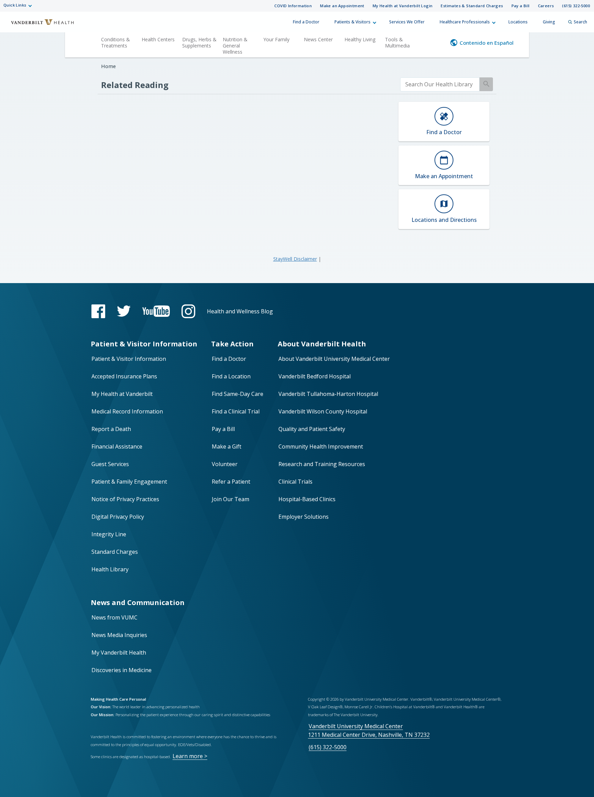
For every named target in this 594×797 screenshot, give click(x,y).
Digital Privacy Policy (117, 516)
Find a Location (231, 376)
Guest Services (110, 464)
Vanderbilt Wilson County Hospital (322, 411)
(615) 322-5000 (576, 5)
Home (108, 66)
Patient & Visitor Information (128, 359)
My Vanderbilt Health (118, 652)
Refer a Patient (231, 481)
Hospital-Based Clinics (307, 499)
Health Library (110, 569)
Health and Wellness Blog (240, 311)
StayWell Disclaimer (295, 259)
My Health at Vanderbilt (122, 394)
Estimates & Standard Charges (472, 5)
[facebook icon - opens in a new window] (98, 311)
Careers (546, 5)
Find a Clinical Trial (236, 411)
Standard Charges (114, 552)
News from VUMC (114, 617)
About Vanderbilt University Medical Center (334, 359)
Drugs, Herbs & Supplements (199, 42)
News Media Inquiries (119, 635)
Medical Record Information (127, 411)
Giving (549, 22)
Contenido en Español (487, 42)
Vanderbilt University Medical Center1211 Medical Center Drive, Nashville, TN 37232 (369, 730)
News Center (318, 39)
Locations (518, 22)
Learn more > (190, 756)
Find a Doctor (306, 22)
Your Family (276, 39)
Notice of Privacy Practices (125, 499)
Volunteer (225, 464)
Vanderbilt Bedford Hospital (314, 376)
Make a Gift (226, 446)
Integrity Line (108, 534)
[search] (440, 84)
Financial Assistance (116, 446)
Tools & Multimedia (397, 42)
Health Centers (158, 39)
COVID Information (293, 5)
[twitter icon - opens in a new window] (123, 311)
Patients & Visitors (352, 22)
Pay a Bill (521, 5)
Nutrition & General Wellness (235, 45)
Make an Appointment (342, 5)
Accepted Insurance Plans (124, 376)
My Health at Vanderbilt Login (403, 5)
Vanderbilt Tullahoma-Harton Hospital (328, 394)
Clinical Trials (295, 481)
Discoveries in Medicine (121, 670)
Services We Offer (407, 22)
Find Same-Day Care (237, 394)
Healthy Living (359, 39)
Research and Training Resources (321, 464)
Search (580, 22)
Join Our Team (230, 499)
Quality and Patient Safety (311, 429)
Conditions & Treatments (115, 42)
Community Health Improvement (320, 446)
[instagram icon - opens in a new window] (188, 311)
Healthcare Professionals (465, 22)
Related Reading (134, 84)
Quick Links (14, 5)
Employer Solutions (303, 516)
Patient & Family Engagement (129, 481)
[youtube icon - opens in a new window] (156, 311)
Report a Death (111, 429)
